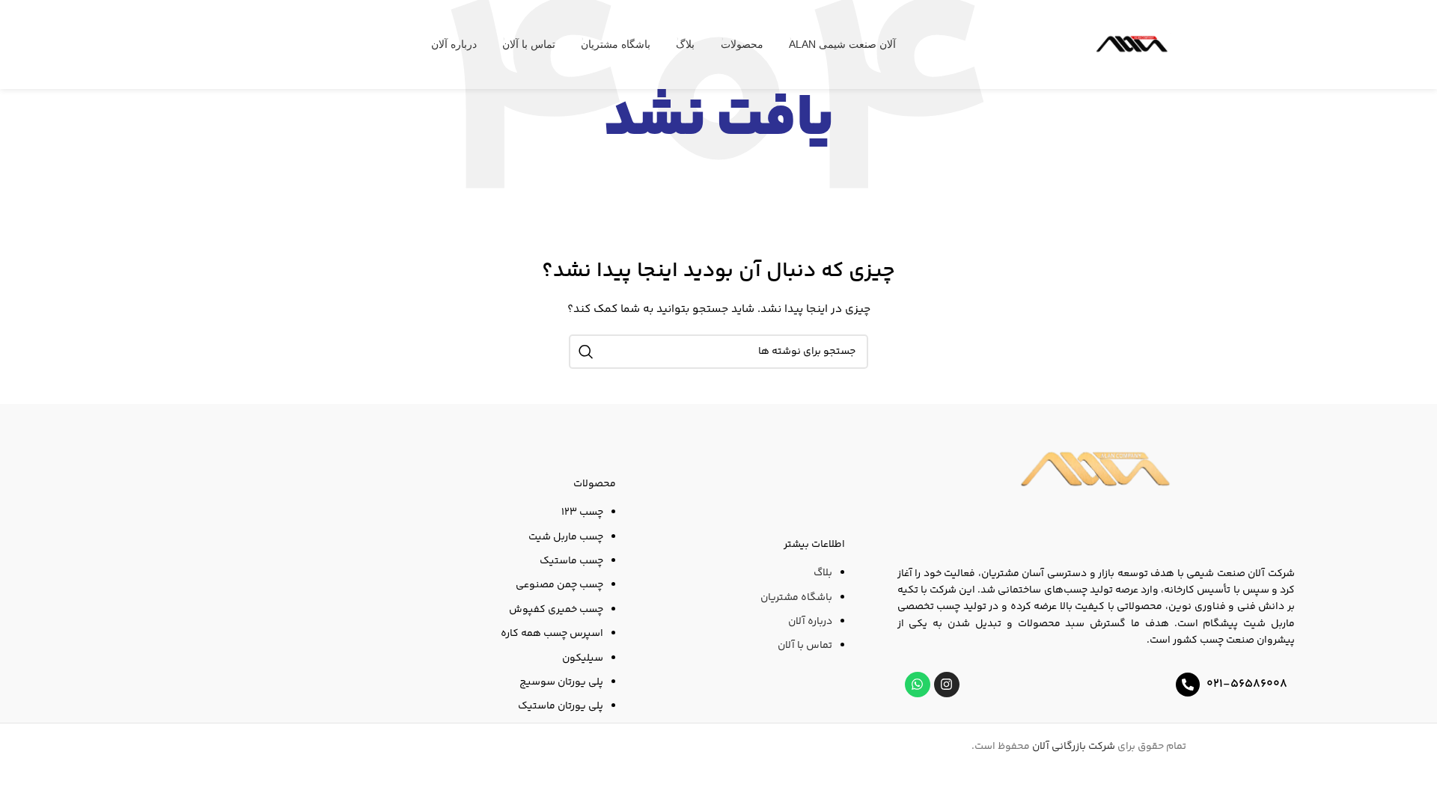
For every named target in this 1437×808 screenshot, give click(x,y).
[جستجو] (586, 351)
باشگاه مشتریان (796, 598)
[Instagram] (946, 684)
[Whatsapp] (917, 684)
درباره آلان (810, 621)
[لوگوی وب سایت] (1132, 45)
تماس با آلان (805, 645)
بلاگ (823, 573)
